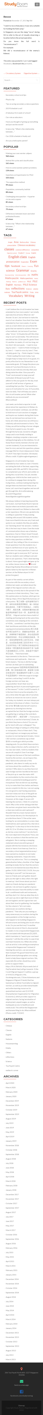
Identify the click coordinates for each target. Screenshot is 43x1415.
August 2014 (11, 1297)
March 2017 (10, 1230)
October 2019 (11, 1110)
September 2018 (12, 1154)
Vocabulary (7, 63)
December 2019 (12, 1101)
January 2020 (11, 1096)
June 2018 (10, 1168)
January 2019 (11, 1141)
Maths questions (26, 278)
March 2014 (10, 1319)
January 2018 (11, 1190)
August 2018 (11, 1159)
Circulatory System (12, 73)
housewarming (9, 275)
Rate (8, 289)
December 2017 (12, 1194)
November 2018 (12, 1145)
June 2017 (10, 1221)
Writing (29, 295)
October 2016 (11, 1234)
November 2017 (12, 1199)
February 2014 (11, 1324)
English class (17, 257)
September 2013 (12, 1346)
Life (29, 275)
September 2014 (12, 1292)
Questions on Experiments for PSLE (19, 175)
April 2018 (10, 1176)
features (9, 1039)
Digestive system (12, 253)
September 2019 (12, 1114)
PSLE (29, 281)
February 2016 (11, 1248)
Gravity (34, 271)
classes (9, 249)
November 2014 (12, 1283)
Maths (8, 1048)
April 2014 (10, 1315)
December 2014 (12, 1279)
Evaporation (25, 262)
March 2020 (10, 1087)
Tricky (32, 292)
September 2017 (12, 1208)
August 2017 (11, 1212)
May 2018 (10, 1172)
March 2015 (10, 1266)
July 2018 (9, 1163)
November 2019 (12, 1105)
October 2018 (11, 1150)
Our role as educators (14, 117)
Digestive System (32, 73)
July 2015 (9, 1252)
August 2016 (11, 1243)
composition (35, 250)
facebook (15, 266)
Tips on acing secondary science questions (22, 104)
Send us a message (21, 1385)
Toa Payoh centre (19, 292)
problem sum (22, 281)
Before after (24, 242)
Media (36, 278)
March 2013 (10, 1359)
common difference (23, 250)
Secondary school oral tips (16, 95)
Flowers (24, 266)
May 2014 (10, 1310)
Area (16, 242)
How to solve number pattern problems (21, 168)
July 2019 (9, 1123)
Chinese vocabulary (26, 245)
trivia (36, 292)
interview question (20, 275)
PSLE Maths (17, 285)
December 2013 (12, 1333)
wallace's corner (12, 1070)
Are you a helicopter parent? (17, 140)
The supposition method (15, 182)
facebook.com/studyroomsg (21, 1396)
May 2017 (10, 1226)
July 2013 (9, 1355)
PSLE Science (30, 284)
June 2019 (10, 1127)
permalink (28, 63)
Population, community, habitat (18, 189)
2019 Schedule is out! (14, 108)
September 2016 (12, 1239)
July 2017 (9, 1217)
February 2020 (11, 1092)
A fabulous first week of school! (18, 113)
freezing (30, 266)
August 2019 (11, 1119)
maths (34, 274)
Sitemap (21, 1405)
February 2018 (11, 1185)
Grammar (22, 270)
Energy (28, 253)
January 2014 (11, 1328)
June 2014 (10, 1306)
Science (29, 289)
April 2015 (10, 1261)
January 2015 (11, 1275)
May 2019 (10, 1132)
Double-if (21, 253)
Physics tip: (10, 99)
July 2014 (9, 1301)
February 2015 (11, 1270)
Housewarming (12, 1043)
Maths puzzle (12, 278)
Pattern (14, 281)
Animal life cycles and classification (19, 160)
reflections (18, 288)
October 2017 (11, 1203)
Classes (9, 1030)
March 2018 (10, 1181)
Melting (8, 281)
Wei (30, 20)
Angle (10, 242)
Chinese (9, 1026)
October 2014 (11, 1288)
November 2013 (12, 1337)
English (25, 61)
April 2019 (10, 1136)
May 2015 (10, 1257)
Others (8, 1052)
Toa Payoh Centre (13, 1066)
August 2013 (11, 1350)
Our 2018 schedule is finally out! (18, 136)
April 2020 (10, 1083)
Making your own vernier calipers (19, 153)
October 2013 (11, 1341)
